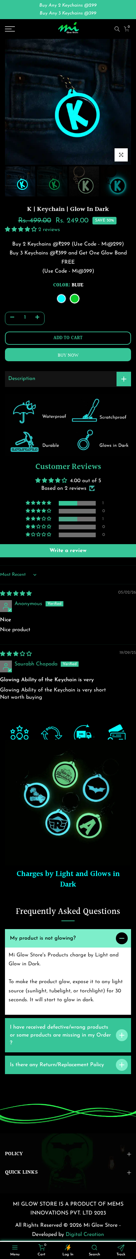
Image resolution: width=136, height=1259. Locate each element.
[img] (16, 594)
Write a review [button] (68, 550)
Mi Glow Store (101, 1225)
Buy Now (68, 355)
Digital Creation (85, 1234)
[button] (21, 229)
